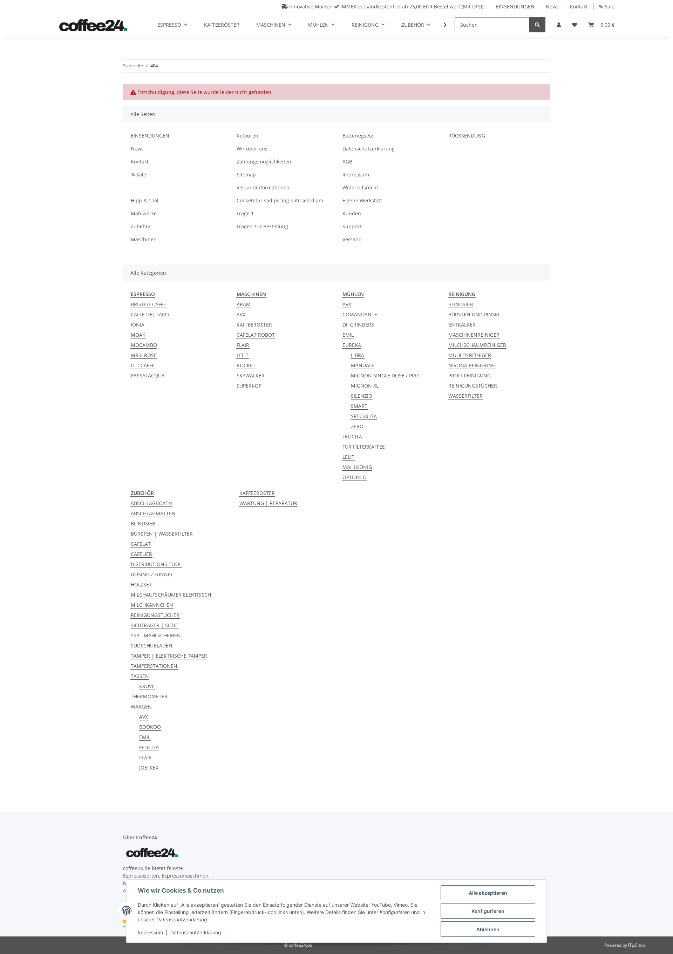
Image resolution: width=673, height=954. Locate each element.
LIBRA (357, 355)
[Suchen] (537, 24)
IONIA (137, 324)
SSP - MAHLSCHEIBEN (156, 635)
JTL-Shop (636, 945)
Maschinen (144, 239)
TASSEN (140, 676)
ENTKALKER (462, 324)
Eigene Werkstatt (362, 200)
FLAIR (243, 345)
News (552, 6)
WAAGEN (141, 706)
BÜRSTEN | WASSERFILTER (162, 533)
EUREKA (351, 345)
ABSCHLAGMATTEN (153, 513)
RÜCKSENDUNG (466, 135)
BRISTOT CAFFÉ (148, 304)
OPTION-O (354, 477)
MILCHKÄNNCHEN (152, 605)
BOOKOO (150, 727)
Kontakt (579, 6)
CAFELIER (141, 554)
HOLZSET (141, 584)
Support (351, 226)
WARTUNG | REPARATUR (268, 503)
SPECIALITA (364, 416)
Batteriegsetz (357, 135)
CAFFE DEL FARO (150, 314)
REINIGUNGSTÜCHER (472, 385)
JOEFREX (148, 767)
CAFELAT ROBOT (256, 334)
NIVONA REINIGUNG (472, 365)
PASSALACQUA (148, 375)
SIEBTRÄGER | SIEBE (154, 625)
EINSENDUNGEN (515, 6)
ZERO (357, 426)
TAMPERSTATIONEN (154, 666)
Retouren (247, 135)
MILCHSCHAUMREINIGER (477, 345)
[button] (558, 25)
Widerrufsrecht (360, 187)
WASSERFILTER (465, 395)
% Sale (606, 6)
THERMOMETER (149, 696)
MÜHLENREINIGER (469, 355)
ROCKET (246, 365)
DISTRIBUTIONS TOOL (156, 564)
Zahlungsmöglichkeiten (264, 161)
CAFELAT (141, 543)
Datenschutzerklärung (195, 932)
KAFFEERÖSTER (254, 324)
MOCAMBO (144, 345)
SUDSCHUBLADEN (151, 645)
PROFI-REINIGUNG (469, 375)
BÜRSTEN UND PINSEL (474, 314)
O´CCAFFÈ (143, 365)
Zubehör (141, 226)
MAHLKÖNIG (357, 467)
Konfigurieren (487, 911)
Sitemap (246, 174)
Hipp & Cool (144, 200)
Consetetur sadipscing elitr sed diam (280, 200)
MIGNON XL (365, 385)
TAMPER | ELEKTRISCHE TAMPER (169, 655)
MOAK (138, 334)
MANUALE (362, 365)
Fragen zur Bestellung (262, 226)
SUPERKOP (249, 385)
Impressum (150, 932)
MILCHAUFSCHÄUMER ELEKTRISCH (171, 594)
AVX (241, 314)
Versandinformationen (263, 187)
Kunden (351, 213)
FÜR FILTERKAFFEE (363, 446)
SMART (359, 406)
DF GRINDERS (358, 324)
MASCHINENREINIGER (473, 334)
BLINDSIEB (460, 304)
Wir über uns (252, 148)
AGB (347, 161)
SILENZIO (361, 395)
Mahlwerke (144, 213)
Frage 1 (245, 213)
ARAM (244, 304)
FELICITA (352, 436)
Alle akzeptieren (488, 893)
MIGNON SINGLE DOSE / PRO (385, 375)
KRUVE (147, 686)
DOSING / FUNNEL (152, 574)
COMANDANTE (359, 314)
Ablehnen (487, 929)
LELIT (243, 355)
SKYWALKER (251, 375)
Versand (352, 239)
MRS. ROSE (144, 355)
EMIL (348, 334)
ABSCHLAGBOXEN (151, 503)
